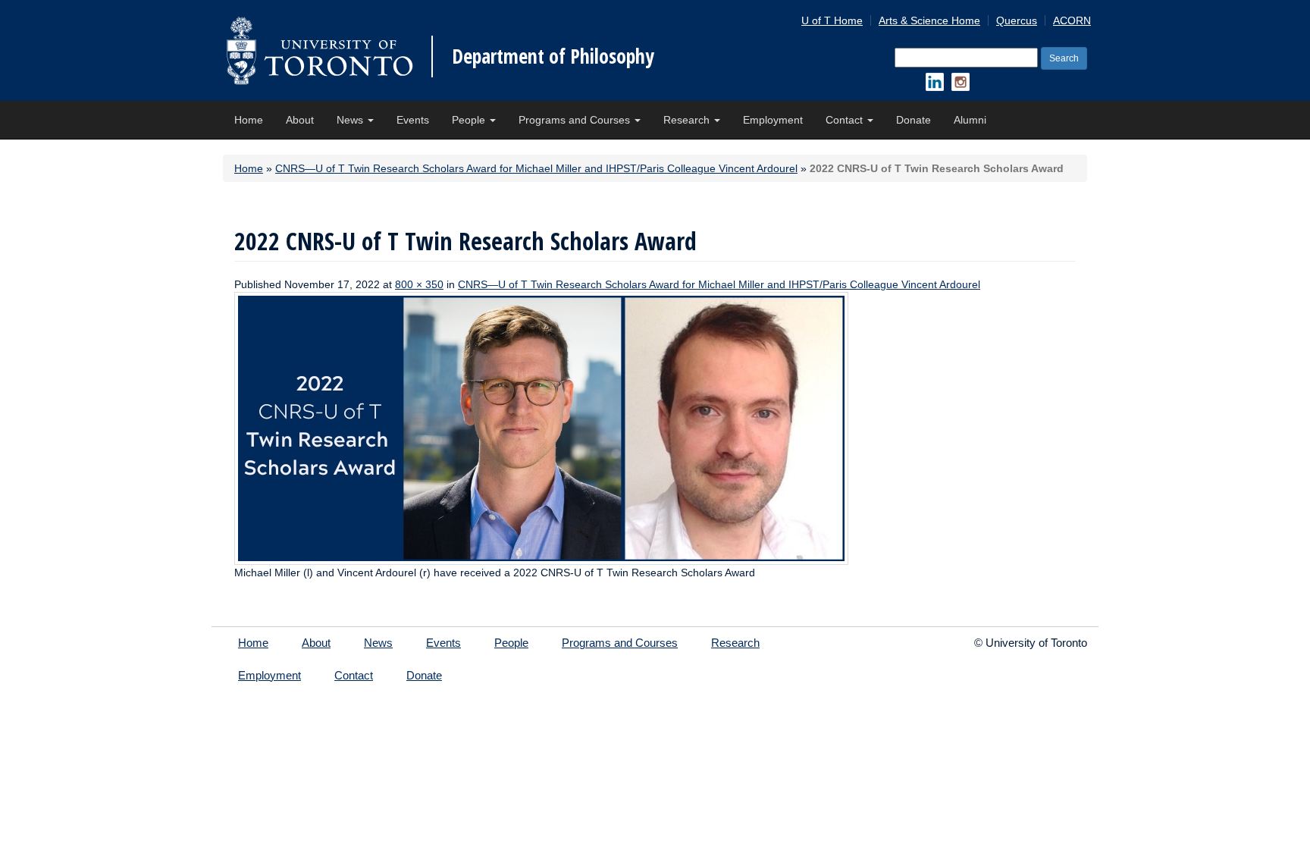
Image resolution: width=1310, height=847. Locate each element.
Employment (773, 120)
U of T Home (832, 20)
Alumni (970, 120)
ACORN (1072, 20)
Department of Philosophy (553, 56)
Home (248, 120)
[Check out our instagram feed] (960, 82)
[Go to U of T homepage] (319, 50)
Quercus (1016, 20)
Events (412, 120)
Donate (913, 120)
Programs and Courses (576, 120)
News (351, 120)
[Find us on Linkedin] (935, 82)
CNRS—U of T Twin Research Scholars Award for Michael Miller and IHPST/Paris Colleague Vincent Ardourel (536, 168)
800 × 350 (419, 284)
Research (688, 120)
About (300, 120)
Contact (846, 120)
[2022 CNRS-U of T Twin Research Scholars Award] (541, 428)
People (470, 120)
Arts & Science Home (929, 20)
